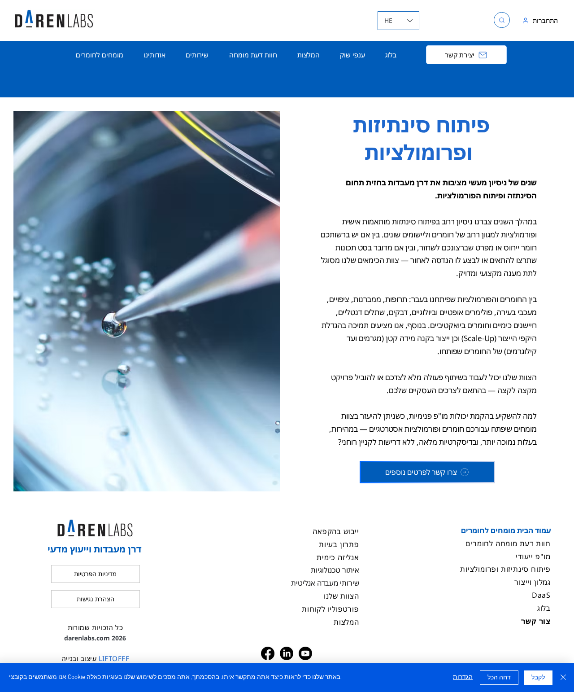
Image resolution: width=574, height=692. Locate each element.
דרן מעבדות (407, 182)
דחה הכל (499, 678)
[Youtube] (305, 653)
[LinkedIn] (286, 653)
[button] (197, 55)
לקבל (538, 678)
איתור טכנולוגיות (335, 570)
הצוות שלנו (341, 596)
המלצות (346, 622)
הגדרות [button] (463, 677)
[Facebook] (267, 653)
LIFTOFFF (112, 658)
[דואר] (502, 20)
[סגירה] (563, 677)
